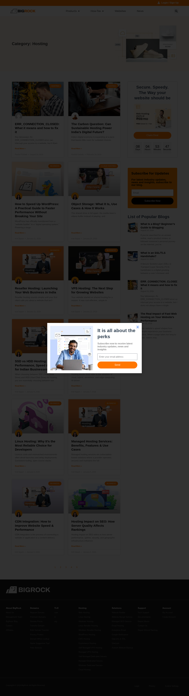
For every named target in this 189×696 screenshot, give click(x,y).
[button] (138, 327)
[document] (94, 348)
